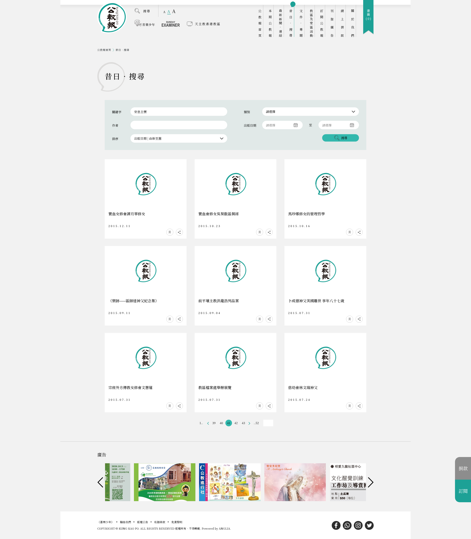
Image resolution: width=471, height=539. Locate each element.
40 (221, 423)
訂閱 (463, 491)
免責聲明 (176, 522)
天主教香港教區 (208, 24)
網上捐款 (342, 23)
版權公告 (143, 522)
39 (214, 423)
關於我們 (352, 23)
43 (243, 423)
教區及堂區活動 (311, 23)
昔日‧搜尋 (290, 23)
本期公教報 (270, 23)
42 (236, 423)
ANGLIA (224, 528)
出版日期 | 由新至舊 (148, 138)
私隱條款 (160, 522)
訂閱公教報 (321, 23)
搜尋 (146, 11)
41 (228, 423)
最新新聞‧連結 (280, 23)
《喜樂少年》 (106, 522)
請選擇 (270, 111)
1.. (201, 423)
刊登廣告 (332, 23)
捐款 (463, 468)
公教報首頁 (260, 23)
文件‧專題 (301, 23)
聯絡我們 (126, 522)
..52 (256, 423)
